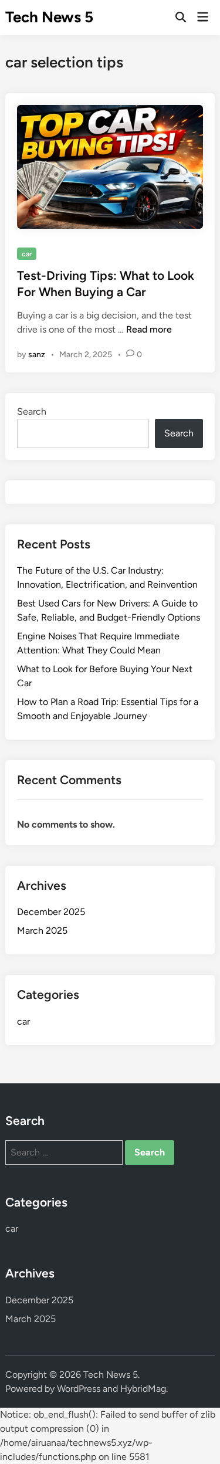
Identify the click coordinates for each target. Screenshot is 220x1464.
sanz (36, 355)
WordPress (78, 1388)
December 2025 (51, 911)
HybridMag (143, 1388)
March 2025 (42, 930)
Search (31, 411)
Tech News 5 (49, 17)
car (27, 254)
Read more (149, 329)
